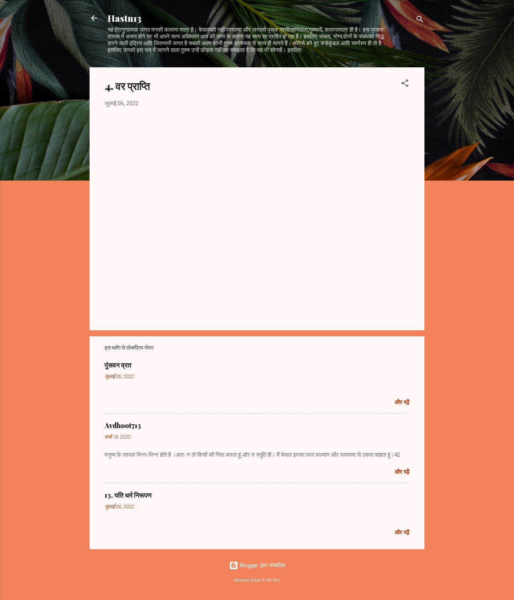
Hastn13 (124, 18)
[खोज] (419, 20)
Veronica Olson (247, 580)
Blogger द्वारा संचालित (261, 565)
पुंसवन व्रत (118, 364)
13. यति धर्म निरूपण (128, 495)
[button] (404, 84)
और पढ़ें (402, 402)
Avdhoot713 (123, 425)
